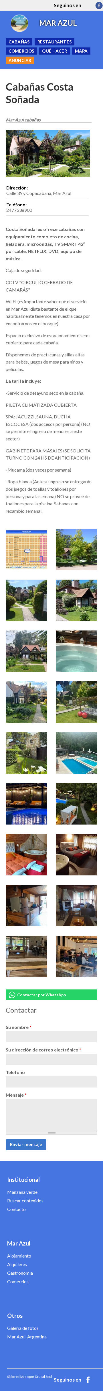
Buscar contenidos (25, 1200)
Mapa (81, 50)
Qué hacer (54, 50)
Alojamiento (19, 1255)
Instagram (88, 5)
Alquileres (17, 1264)
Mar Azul (58, 22)
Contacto (16, 1209)
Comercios (21, 50)
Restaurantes (54, 41)
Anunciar (20, 60)
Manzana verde (22, 1192)
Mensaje (16, 1094)
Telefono (15, 1072)
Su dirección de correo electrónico (43, 1049)
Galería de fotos (23, 1328)
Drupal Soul (43, 1376)
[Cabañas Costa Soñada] (26, 568)
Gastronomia (20, 1273)
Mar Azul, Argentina (27, 1336)
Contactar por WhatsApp (41, 994)
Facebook (99, 5)
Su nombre (18, 1027)
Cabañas (19, 41)
